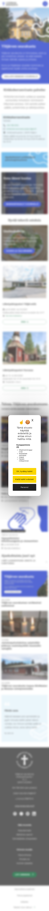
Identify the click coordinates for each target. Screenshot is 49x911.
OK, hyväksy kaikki (24, 471)
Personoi (24, 487)
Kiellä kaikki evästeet (24, 479)
